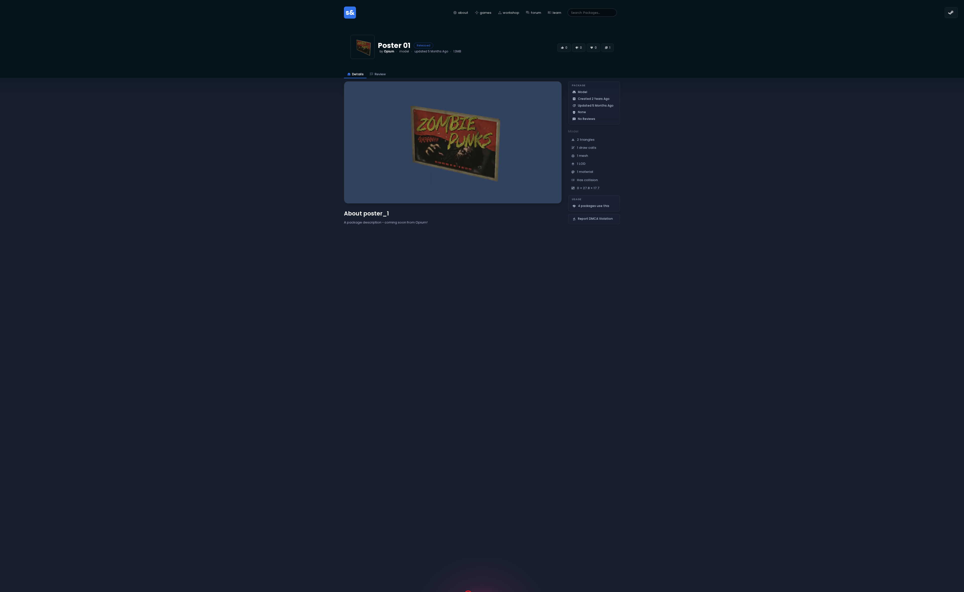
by (387, 51)
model (404, 51)
